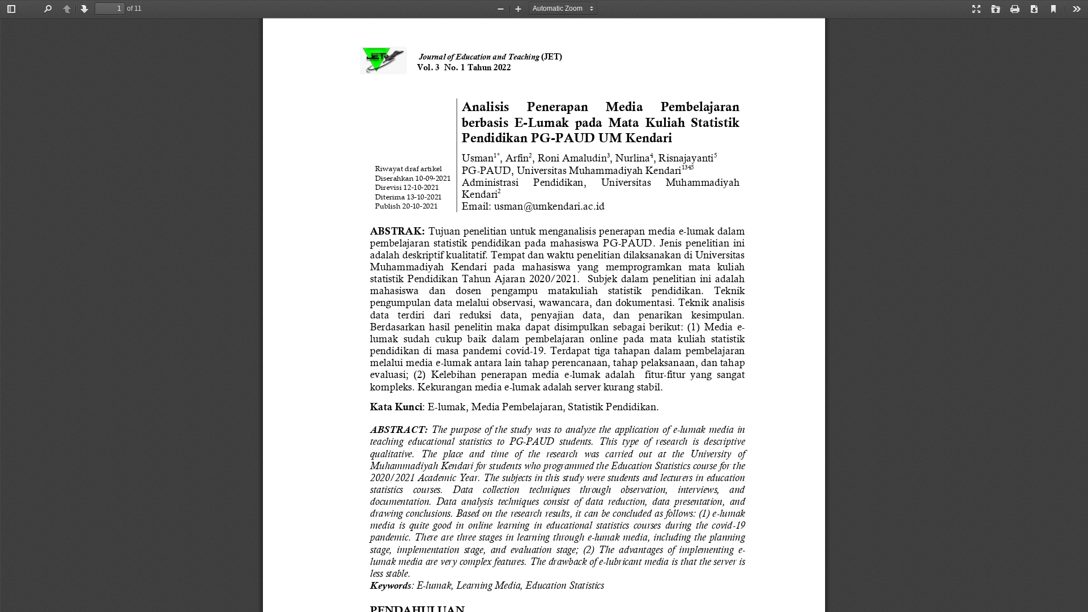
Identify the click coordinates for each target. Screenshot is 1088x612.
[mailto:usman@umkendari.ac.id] (549, 206)
